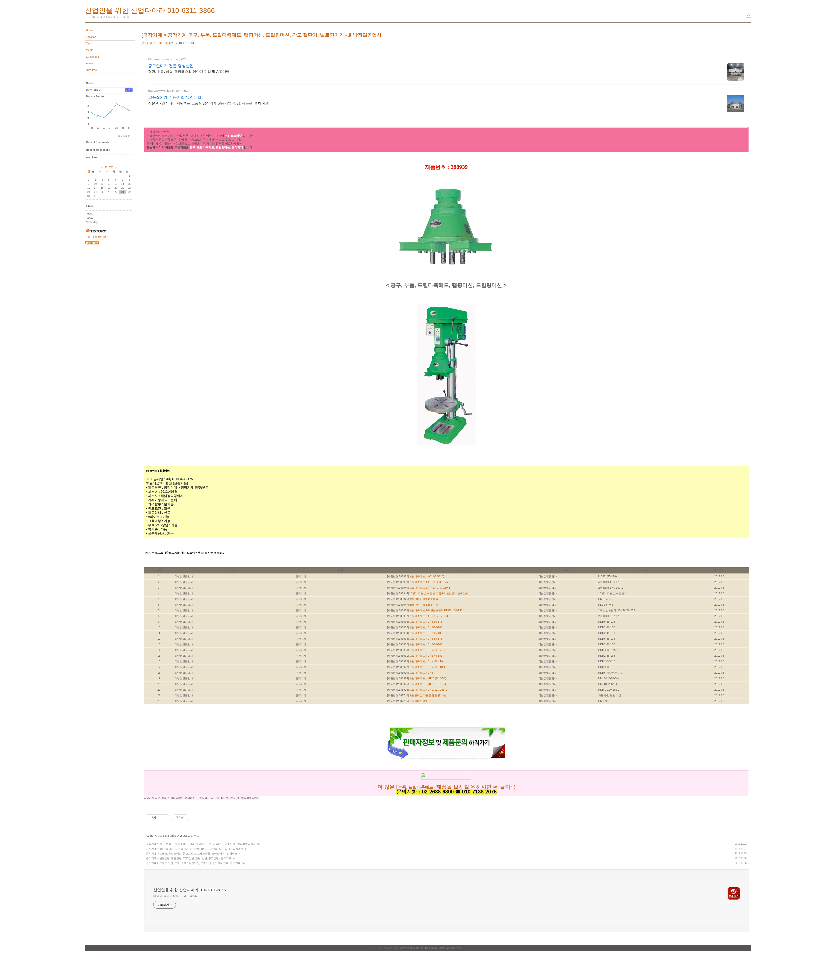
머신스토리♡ (382, 948)
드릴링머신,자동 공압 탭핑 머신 (427, 695)
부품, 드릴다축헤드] (416, 787)
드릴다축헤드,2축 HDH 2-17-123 (428, 616)
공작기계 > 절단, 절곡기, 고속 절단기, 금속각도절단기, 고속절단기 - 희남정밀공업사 (194, 848)
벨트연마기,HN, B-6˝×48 (423, 604)
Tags (89, 43)
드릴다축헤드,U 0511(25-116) (426, 576)
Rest (458, 948)
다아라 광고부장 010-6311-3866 (175, 896)
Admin (90, 63)
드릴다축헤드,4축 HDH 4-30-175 (428, 582)
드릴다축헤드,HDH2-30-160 (425, 627)
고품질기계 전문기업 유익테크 (174, 97)
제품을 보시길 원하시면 (464, 787)
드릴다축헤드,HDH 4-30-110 (426, 661)
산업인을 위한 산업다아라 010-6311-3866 (150, 10)
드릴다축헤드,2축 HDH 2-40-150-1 (429, 587)
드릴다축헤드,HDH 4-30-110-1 (427, 667)
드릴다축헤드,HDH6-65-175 (425, 621)
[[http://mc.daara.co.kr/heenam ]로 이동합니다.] (435, 787)
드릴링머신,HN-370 (420, 701)
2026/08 (109, 167)
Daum (419, 948)
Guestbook (92, 56)
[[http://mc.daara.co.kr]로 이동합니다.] (446, 778)
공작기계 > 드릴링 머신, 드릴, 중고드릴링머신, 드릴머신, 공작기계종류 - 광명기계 (193, 863)
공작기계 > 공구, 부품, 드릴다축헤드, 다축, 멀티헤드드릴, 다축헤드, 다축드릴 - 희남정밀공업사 (201, 844)
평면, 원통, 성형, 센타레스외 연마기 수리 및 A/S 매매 (189, 71)
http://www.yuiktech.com (164, 90)
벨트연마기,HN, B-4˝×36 (423, 599)
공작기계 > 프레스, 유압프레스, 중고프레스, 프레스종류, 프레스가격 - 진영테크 (191, 853)
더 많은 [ (388, 787)
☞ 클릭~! (504, 787)
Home (89, 30)
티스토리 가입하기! (98, 237)
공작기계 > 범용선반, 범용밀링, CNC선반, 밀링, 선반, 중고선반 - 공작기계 (188, 858)
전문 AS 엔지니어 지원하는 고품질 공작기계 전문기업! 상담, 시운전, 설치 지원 (208, 103)
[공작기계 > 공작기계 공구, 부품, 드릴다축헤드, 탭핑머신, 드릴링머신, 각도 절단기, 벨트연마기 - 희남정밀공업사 (262, 35)
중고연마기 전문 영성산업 (171, 66)
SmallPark (444, 948)
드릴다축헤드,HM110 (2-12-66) (427, 684)
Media (89, 50)
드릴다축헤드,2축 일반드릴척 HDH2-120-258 (435, 610)
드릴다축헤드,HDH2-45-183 (425, 633)
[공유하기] (160, 818)
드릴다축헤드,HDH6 (421, 672)
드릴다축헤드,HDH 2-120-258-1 (428, 689)
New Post (91, 69)
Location (91, 37)
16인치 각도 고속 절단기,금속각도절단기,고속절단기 (439, 593)
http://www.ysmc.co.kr (163, 59)
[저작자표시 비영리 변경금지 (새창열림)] (195, 818)
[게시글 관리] (165, 818)
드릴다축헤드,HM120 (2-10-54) (427, 678)
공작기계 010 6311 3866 (156, 43)
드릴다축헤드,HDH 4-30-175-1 (427, 650)
